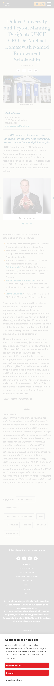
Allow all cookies (14, 665)
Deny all (10, 673)
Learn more (10, 658)
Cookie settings (13, 680)
